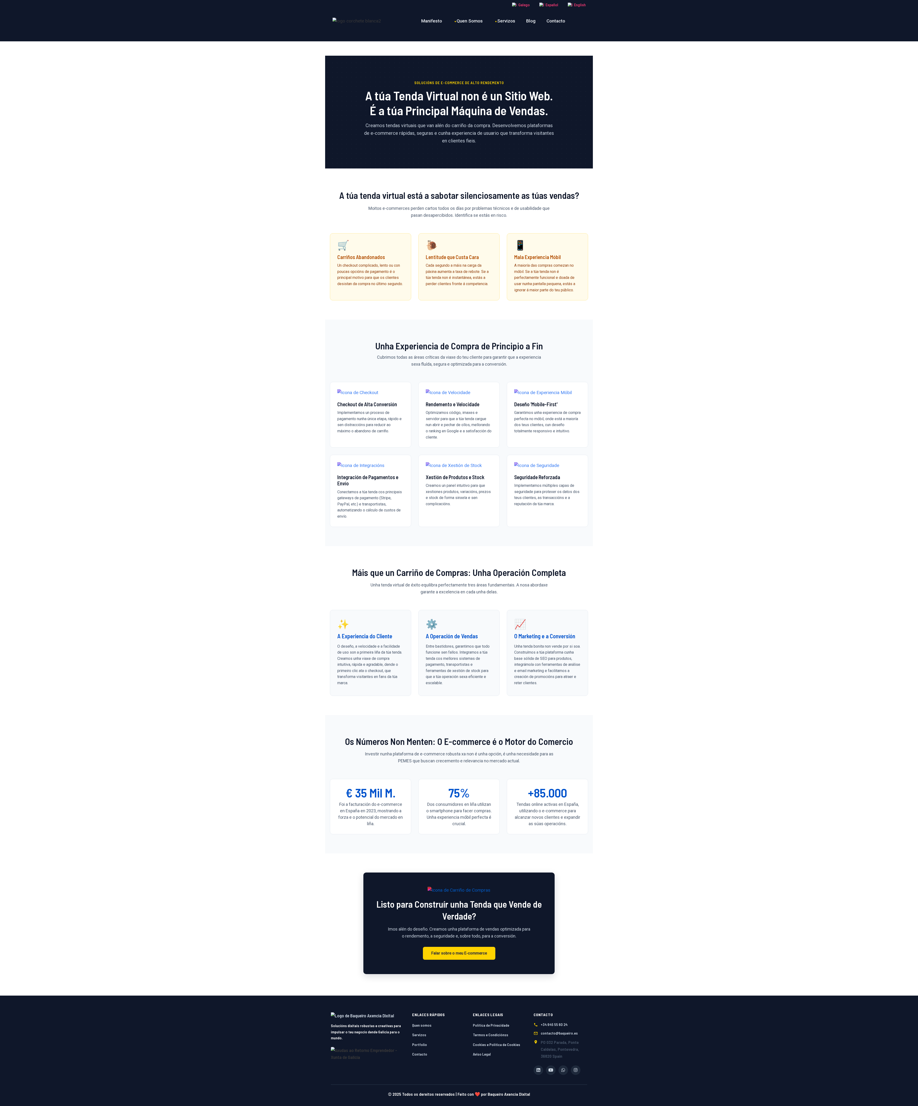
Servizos (506, 21)
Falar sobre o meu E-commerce (459, 953)
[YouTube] (551, 1070)
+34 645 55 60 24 (554, 1024)
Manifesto (431, 21)
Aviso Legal (482, 1054)
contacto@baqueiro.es (559, 1033)
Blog (531, 21)
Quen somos (422, 1025)
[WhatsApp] (563, 1070)
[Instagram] (575, 1070)
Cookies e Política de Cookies (496, 1044)
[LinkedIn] (538, 1070)
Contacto (555, 21)
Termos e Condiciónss (490, 1034)
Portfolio (419, 1044)
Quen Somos (470, 21)
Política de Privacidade (491, 1025)
